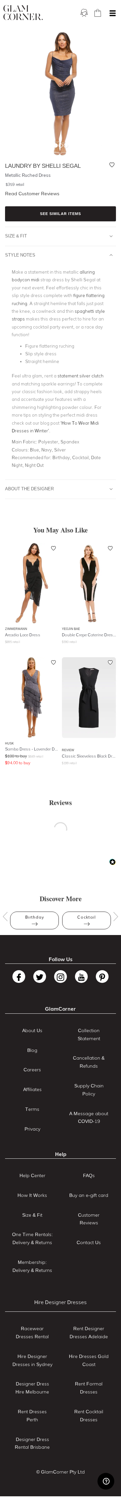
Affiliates (32, 1089)
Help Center (32, 1175)
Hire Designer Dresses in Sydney (32, 1360)
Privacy (32, 1129)
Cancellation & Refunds (89, 1062)
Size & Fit (16, 235)
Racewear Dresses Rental (32, 1333)
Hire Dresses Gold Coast (89, 1360)
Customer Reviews (88, 1219)
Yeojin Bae (71, 629)
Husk (9, 743)
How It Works (32, 1195)
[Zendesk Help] (105, 1481)
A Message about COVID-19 (88, 1118)
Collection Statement (89, 1034)
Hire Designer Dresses (60, 1302)
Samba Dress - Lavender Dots (32, 749)
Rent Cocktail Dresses (88, 1416)
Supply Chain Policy (89, 1090)
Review (68, 750)
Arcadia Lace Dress (22, 634)
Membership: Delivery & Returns (32, 1266)
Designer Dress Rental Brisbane (32, 1443)
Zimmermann (16, 629)
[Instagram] (60, 976)
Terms (32, 1109)
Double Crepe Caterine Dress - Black (89, 634)
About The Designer (29, 488)
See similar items (60, 213)
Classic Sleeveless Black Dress (89, 756)
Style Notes (20, 255)
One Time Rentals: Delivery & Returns (32, 1238)
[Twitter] (39, 976)
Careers (32, 1070)
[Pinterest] (102, 976)
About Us (32, 1030)
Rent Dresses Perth (32, 1416)
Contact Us (89, 1242)
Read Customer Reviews (32, 194)
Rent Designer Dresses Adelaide (89, 1333)
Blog (32, 1050)
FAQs (89, 1175)
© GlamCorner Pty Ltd (60, 1472)
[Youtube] (81, 976)
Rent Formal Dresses (89, 1388)
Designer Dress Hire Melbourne (32, 1388)
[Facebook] (18, 976)
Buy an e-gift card (88, 1195)
